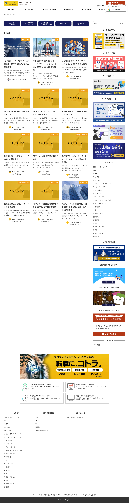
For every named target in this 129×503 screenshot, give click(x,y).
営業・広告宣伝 (98, 213)
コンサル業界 (97, 190)
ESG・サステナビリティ (100, 167)
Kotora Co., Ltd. (65, 500)
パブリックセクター (99, 197)
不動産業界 (96, 207)
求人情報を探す (45, 495)
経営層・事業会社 (98, 227)
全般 (94, 210)
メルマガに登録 (110, 334)
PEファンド (97, 180)
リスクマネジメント (99, 203)
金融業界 (96, 237)
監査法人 (96, 223)
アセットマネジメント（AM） (102, 183)
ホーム (36, 495)
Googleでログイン (118, 9)
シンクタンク (97, 193)
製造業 (95, 230)
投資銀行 (96, 217)
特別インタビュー (58, 495)
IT (36, 424)
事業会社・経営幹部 (41, 430)
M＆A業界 (96, 177)
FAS (94, 170)
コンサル (38, 420)
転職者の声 (69, 495)
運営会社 (87, 495)
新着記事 (96, 220)
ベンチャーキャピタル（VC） (102, 200)
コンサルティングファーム (101, 187)
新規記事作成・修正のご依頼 (76, 417)
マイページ (79, 495)
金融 (36, 417)
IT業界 (95, 173)
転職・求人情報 (98, 233)
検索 (121, 23)
